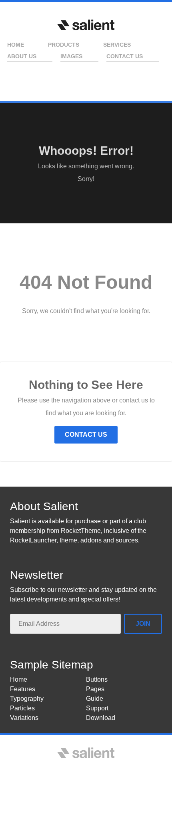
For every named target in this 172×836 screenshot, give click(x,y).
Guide (94, 698)
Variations (24, 717)
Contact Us (86, 434)
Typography (27, 698)
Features (22, 689)
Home (18, 679)
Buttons (97, 679)
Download (100, 717)
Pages (95, 689)
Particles (22, 708)
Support (97, 708)
